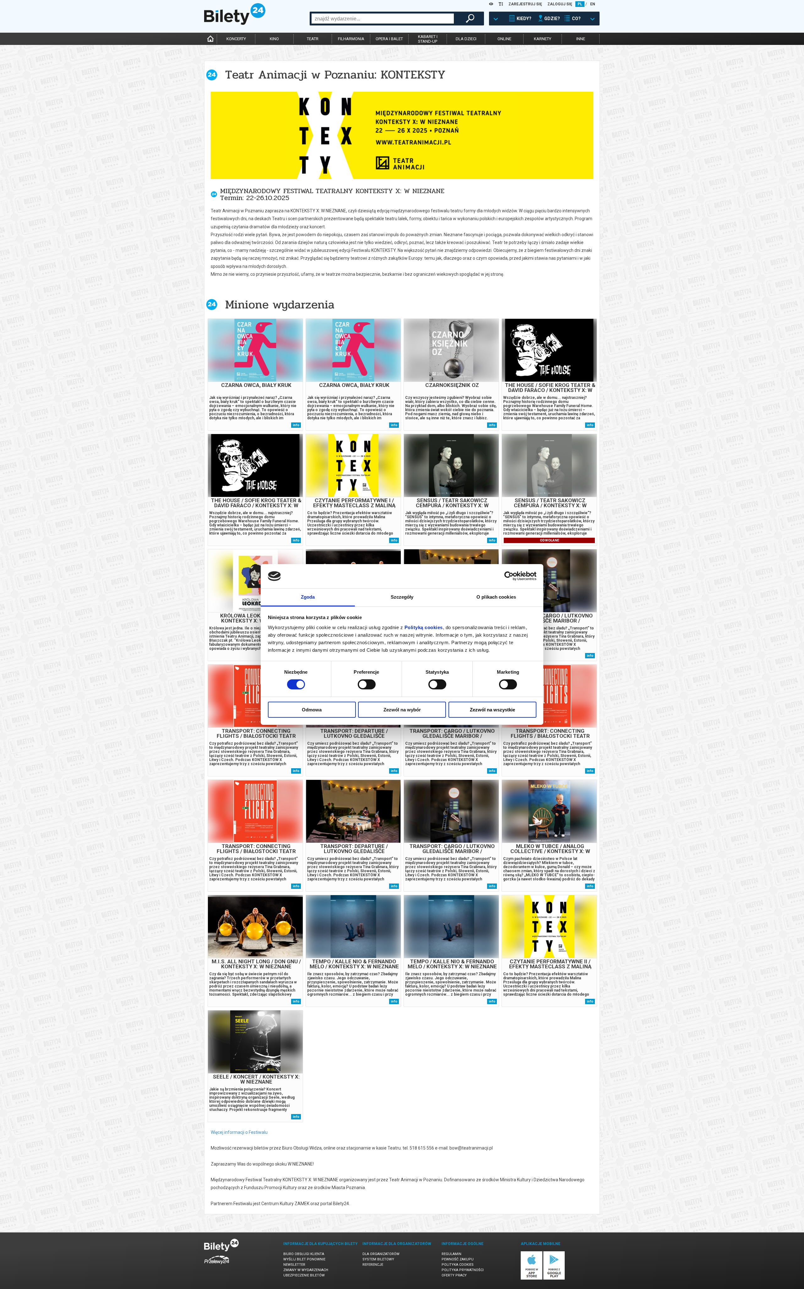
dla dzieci (466, 38)
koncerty (236, 38)
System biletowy (378, 1259)
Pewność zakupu (458, 1259)
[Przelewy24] (216, 1265)
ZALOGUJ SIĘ (559, 4)
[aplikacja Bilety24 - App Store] (531, 1278)
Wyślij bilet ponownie (304, 1259)
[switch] (367, 684)
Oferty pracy (454, 1275)
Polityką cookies (424, 627)
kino (274, 38)
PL (580, 4)
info (296, 425)
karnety (542, 38)
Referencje (372, 1265)
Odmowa (312, 709)
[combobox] (383, 18)
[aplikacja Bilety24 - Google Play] (554, 1278)
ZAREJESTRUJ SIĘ (525, 4)
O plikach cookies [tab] (496, 597)
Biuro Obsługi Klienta (303, 1254)
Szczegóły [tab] (402, 597)
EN (592, 4)
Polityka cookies (458, 1265)
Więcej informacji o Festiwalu (239, 1132)
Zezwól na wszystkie (492, 709)
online (504, 38)
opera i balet (389, 38)
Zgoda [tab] (308, 597)
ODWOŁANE (549, 540)
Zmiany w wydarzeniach (305, 1270)
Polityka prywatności (463, 1270)
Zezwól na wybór (402, 709)
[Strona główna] (234, 23)
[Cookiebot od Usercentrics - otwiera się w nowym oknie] (508, 576)
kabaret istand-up (427, 39)
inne (580, 38)
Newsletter (294, 1265)
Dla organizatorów (380, 1254)
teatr (312, 38)
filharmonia (351, 38)
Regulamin (451, 1254)
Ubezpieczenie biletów (304, 1275)
